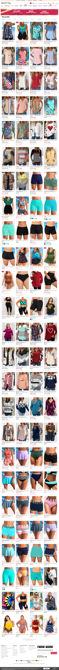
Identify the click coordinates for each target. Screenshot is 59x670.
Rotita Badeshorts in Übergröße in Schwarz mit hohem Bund (50, 240)
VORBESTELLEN (7, 5)
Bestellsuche (2, 657)
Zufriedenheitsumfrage (23, 652)
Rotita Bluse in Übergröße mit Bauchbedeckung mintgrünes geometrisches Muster (22, 342)
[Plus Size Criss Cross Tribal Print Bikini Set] (22, 205)
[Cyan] (30, 218)
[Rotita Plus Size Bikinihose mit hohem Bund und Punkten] (36, 480)
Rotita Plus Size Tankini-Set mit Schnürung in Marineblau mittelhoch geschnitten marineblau (8, 41)
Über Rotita (21, 646)
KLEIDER (30, 5)
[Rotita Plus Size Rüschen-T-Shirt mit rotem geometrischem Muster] (36, 80)
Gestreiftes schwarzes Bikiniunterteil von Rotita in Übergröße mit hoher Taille (22, 491)
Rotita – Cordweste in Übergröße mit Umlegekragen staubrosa (8, 391)
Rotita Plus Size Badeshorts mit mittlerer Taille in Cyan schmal (36, 586)
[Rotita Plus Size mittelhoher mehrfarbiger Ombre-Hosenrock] (8, 480)
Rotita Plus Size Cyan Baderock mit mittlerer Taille (36, 563)
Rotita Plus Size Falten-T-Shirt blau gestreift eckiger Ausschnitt (50, 66)
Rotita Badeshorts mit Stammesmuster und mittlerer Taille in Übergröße (49, 467)
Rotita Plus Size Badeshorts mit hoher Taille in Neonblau (50, 216)
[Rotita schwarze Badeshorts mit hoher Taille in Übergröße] (8, 256)
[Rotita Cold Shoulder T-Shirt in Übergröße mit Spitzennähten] (8, 331)
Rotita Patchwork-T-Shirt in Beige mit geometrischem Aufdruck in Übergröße (7, 166)
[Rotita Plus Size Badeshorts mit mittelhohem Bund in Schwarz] (36, 230)
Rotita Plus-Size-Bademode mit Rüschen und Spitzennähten (35, 611)
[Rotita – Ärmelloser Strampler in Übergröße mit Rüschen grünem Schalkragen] (8, 205)
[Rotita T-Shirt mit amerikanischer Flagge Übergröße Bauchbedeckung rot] (8, 80)
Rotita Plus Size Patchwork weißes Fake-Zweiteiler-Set (22, 91)
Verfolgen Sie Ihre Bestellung (4, 652)
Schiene (50, 3)
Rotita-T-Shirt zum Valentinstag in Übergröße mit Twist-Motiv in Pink (50, 417)
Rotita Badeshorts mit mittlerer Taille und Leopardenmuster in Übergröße (35, 515)
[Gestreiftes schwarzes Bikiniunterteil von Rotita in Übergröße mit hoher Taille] (22, 480)
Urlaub (12, 5)
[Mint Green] (35, 218)
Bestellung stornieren (15, 653)
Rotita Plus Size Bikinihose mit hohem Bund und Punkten (36, 491)
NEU (2, 5)
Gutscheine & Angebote (4, 653)
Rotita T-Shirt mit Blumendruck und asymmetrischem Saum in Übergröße (48, 586)
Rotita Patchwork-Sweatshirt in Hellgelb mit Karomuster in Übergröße (21, 191)
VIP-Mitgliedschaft (15, 652)
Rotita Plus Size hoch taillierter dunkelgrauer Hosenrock (35, 540)
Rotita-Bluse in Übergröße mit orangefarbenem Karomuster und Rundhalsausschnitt (8, 191)
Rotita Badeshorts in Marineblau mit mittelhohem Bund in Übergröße (36, 191)
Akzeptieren (46, 668)
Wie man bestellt (15, 649)
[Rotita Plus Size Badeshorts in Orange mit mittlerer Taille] (22, 576)
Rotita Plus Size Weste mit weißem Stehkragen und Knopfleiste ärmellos (8, 367)
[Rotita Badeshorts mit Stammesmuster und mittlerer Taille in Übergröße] (50, 456)
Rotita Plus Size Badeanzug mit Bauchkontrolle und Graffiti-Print (8, 140)
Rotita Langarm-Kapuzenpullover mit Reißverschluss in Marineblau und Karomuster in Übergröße (22, 417)
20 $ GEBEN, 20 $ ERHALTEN (4, 656)
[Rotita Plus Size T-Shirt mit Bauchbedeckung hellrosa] (50, 80)
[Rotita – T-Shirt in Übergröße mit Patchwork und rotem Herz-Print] (50, 331)
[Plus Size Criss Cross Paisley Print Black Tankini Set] (22, 256)
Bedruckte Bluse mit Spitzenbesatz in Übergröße (50, 611)
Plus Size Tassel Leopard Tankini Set (6, 290)
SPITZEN (21, 5)
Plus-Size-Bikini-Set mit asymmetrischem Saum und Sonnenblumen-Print (8, 634)
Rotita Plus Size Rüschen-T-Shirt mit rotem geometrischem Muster (35, 91)
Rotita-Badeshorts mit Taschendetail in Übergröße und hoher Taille (50, 290)
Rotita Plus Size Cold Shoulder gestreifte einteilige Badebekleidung (22, 634)
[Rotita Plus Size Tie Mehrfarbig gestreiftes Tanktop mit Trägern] (36, 105)
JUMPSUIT (40, 5)
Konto (46, 3)
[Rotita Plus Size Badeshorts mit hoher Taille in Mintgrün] (8, 230)
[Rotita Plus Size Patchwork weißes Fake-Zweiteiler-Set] (22, 80)
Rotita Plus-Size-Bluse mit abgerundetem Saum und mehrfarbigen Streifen (8, 116)
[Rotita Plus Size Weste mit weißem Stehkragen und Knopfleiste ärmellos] (8, 356)
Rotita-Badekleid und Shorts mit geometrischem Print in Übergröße (50, 634)
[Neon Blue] (33, 218)
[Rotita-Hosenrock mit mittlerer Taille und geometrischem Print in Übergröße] (8, 505)
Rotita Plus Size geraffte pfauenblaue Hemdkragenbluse (34, 417)
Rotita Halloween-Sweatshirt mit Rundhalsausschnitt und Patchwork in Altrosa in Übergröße (22, 392)
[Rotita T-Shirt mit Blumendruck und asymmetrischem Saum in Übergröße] (50, 576)
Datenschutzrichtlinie (42, 663)
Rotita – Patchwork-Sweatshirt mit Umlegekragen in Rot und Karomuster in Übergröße (36, 367)
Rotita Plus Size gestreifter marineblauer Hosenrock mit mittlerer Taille (50, 563)
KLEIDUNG (16, 5)
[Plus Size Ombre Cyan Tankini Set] (22, 30)
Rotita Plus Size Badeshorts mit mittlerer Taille (22, 540)
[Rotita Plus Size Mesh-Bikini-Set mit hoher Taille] (8, 456)
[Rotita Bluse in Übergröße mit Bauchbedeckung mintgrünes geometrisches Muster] (22, 331)
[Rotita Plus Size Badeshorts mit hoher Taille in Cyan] (36, 205)
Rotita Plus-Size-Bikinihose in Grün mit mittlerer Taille (36, 467)
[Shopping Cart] (57, 3)
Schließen (54, 668)
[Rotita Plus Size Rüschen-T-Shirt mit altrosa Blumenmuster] (22, 105)
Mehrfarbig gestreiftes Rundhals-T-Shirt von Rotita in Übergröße (22, 166)
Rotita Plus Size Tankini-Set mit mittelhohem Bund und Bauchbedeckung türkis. (36, 41)
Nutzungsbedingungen (32, 646)
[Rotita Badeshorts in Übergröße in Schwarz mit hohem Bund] (50, 230)
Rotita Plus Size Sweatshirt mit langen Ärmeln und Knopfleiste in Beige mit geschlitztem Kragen (50, 367)
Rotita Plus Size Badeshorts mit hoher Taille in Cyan (36, 215)
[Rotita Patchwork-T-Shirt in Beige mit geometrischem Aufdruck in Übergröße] (8, 156)
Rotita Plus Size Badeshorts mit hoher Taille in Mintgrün (7, 240)
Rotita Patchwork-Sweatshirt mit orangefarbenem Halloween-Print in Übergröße (50, 442)
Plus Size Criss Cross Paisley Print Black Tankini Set (22, 266)
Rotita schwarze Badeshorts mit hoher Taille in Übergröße (8, 267)
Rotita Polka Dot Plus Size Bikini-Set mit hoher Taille (22, 316)
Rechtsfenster (30, 649)
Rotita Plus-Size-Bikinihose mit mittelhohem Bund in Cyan (50, 491)
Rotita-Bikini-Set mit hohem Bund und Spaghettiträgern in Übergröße (20, 611)
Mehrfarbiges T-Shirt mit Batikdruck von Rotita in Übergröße (8, 611)
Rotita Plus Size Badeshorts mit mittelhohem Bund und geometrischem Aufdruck (8, 540)
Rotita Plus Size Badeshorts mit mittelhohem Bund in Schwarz (36, 240)
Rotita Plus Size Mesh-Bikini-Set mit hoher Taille (8, 466)
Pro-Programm (21, 649)
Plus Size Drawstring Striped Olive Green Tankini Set (50, 266)
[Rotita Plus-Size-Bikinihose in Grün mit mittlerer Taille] (36, 456)
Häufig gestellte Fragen (4, 646)
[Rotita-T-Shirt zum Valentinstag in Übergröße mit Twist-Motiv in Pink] (50, 406)
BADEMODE (25, 5)
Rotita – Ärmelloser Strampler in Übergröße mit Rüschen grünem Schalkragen (8, 216)
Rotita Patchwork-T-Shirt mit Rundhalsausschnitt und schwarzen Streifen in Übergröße (36, 166)
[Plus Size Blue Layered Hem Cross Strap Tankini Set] (36, 256)
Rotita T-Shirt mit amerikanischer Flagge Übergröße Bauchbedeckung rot (8, 91)
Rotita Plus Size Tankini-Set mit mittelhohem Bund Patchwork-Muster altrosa (22, 66)
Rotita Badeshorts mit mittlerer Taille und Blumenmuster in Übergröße (49, 540)
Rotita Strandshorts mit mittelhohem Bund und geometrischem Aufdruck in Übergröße (50, 191)
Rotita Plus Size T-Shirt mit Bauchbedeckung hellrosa (49, 91)
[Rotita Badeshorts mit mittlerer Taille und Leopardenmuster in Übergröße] (36, 505)
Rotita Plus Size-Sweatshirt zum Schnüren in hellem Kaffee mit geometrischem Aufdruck (8, 442)
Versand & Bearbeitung (4, 649)
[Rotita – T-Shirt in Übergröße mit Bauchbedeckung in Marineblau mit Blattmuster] (36, 331)
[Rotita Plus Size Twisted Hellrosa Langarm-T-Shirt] (22, 431)
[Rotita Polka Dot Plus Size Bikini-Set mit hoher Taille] (22, 306)
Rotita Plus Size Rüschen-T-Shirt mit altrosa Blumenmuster (21, 116)
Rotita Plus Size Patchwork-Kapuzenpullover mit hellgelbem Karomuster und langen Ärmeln (50, 166)
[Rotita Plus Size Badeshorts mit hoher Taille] (36, 306)
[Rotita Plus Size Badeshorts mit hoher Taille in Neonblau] (50, 205)
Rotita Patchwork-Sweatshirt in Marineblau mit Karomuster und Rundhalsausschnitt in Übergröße (36, 442)
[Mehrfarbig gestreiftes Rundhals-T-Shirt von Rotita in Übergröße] (22, 156)
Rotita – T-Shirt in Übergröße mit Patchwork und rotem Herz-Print (50, 342)
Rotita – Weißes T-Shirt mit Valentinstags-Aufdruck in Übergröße (50, 140)
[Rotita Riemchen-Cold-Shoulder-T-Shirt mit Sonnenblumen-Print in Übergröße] (50, 306)
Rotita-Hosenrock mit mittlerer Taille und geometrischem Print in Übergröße (7, 515)
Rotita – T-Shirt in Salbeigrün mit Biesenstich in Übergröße (22, 140)
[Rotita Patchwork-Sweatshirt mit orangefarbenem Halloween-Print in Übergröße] (50, 431)
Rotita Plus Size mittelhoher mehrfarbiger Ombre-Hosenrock (8, 491)
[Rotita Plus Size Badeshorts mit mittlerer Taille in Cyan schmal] (36, 576)
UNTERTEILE (45, 5)
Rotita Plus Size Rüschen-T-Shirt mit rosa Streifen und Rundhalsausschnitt (36, 66)
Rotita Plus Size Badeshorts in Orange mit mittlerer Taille (22, 586)
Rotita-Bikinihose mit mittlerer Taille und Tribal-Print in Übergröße (50, 515)
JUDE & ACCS (50, 5)
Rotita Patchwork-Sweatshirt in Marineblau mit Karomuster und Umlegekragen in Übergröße (50, 391)
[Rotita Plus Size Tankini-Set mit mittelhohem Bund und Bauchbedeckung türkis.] (36, 30)
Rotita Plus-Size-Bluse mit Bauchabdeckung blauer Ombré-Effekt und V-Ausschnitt (50, 41)
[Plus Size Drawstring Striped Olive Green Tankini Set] (50, 256)
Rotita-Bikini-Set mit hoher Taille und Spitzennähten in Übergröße (36, 634)
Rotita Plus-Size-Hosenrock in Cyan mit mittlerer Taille (8, 563)
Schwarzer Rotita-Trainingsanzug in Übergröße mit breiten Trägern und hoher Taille (8, 316)
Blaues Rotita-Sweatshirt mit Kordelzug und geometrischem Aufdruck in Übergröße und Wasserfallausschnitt (7, 417)
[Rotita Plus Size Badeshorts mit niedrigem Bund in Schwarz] (22, 230)
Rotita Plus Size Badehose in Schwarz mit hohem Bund (22, 290)
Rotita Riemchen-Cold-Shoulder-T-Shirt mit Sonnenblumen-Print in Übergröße (49, 316)
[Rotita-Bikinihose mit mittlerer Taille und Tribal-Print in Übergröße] (50, 505)
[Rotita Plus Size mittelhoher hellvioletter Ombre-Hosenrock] (22, 456)
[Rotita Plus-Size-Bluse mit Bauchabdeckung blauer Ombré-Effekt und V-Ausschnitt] (50, 30)
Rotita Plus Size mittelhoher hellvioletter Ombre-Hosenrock (22, 467)
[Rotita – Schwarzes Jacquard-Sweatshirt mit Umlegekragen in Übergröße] (22, 356)
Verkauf (55, 5)
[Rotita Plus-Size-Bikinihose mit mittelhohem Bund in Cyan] (50, 480)
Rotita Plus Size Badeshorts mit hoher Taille (35, 316)
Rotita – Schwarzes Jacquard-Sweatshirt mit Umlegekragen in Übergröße (21, 367)
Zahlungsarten (14, 646)
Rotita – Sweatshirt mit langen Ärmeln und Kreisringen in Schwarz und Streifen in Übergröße (36, 391)
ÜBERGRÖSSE (35, 5)
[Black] (32, 218)
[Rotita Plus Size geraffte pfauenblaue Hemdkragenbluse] (36, 406)
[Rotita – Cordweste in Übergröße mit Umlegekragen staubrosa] (8, 381)
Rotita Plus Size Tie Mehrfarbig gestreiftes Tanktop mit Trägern (36, 116)
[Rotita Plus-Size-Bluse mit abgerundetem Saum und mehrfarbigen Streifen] (8, 105)
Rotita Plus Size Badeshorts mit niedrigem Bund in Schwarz (22, 240)
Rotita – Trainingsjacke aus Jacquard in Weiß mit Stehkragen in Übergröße (36, 140)
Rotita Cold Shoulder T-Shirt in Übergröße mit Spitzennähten (7, 342)
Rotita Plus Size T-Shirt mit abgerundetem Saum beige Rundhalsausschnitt (8, 66)
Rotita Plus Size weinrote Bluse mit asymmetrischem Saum (34, 290)
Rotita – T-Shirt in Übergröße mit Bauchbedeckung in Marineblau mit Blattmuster (36, 342)
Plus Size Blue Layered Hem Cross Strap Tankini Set (36, 266)
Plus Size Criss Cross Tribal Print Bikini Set (21, 215)
